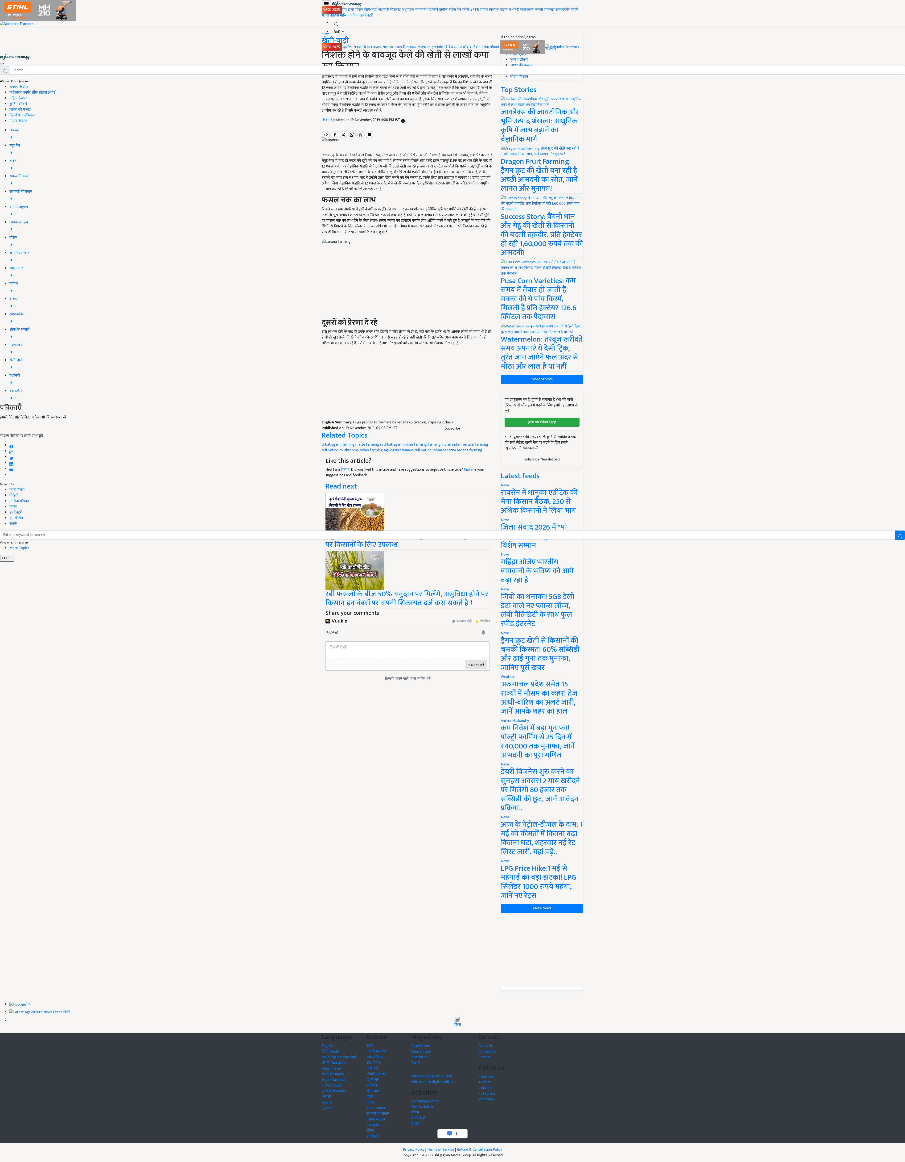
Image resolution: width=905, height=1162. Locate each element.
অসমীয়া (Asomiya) (335, 1091)
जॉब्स (457, 1025)
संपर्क (13, 524)
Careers (484, 1057)
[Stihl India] (523, 47)
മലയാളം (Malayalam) (339, 1057)
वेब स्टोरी (463, 10)
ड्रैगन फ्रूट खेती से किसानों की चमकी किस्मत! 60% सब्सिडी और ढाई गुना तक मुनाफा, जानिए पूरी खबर (540, 654)
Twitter (484, 1082)
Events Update (422, 1107)
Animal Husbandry (515, 721)
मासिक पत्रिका (350, 15)
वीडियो (334, 15)
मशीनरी (433, 10)
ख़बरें (351, 10)
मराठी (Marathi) (334, 1063)
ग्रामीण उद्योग (447, 10)
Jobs (440, 47)
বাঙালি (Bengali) (333, 1074)
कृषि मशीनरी (18, 104)
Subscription (421, 1051)
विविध (448, 47)
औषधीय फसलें (376, 1074)
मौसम (359, 10)
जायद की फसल (20, 109)
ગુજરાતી (328, 1108)
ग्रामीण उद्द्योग (375, 1108)
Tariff (415, 1063)
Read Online (420, 1046)
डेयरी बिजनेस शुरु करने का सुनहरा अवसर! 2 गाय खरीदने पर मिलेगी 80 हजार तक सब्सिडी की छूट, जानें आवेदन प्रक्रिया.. (540, 789)
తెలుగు (327, 1102)
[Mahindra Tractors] (562, 47)
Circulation (419, 1057)
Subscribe (452, 428)
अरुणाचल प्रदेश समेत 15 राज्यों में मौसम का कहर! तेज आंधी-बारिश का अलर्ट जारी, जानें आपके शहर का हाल (539, 698)
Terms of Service (440, 1149)
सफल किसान (489, 10)
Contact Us (487, 1051)
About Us (485, 1046)
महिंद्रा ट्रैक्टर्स (18, 98)
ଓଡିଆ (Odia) (331, 1085)
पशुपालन (408, 10)
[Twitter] (11, 457)
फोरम (13, 507)
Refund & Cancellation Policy (479, 1149)
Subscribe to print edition (431, 1076)
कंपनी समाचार (545, 10)
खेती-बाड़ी (370, 10)
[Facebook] (11, 445)
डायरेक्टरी (366, 15)
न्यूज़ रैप (347, 47)
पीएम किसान (18, 121)
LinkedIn (484, 1088)
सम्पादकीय (562, 10)
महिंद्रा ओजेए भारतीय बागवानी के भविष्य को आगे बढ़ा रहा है (537, 571)
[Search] (336, 23)
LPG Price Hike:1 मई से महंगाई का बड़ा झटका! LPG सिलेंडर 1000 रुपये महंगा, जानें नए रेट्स (538, 882)
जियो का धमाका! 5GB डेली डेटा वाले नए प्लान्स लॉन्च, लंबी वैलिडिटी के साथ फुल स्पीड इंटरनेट (537, 610)
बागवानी (421, 10)
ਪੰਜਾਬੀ (326, 1097)
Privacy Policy (413, 1149)
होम (344, 10)
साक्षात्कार (527, 10)
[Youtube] (11, 469)
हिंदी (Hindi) (330, 1051)
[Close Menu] (2, 63)
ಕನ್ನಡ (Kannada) (334, 1080)
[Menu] (326, 3)
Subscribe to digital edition (432, 1082)
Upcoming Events (425, 1101)
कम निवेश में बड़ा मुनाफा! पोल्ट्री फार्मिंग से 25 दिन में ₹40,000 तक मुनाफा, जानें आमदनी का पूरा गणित (538, 741)
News (505, 589)
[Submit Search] (900, 535)
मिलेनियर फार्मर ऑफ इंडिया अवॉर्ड (32, 92)
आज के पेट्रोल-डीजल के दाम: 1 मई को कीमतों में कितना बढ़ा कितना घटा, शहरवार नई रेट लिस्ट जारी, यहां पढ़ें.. (542, 838)
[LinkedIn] (11, 463)
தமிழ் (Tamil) (332, 1068)
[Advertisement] (542, 950)
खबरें (369, 1046)
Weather (508, 677)
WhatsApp (486, 1099)
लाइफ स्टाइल (427, 47)
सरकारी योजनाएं (390, 10)
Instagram (486, 1093)
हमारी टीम (16, 518)
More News (542, 908)
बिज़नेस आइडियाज (22, 115)
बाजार (504, 10)
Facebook (486, 1076)
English (327, 1046)
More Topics (19, 548)
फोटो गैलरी (17, 490)
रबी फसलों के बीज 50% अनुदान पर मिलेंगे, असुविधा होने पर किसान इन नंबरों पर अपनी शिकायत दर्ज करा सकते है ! (406, 598)
